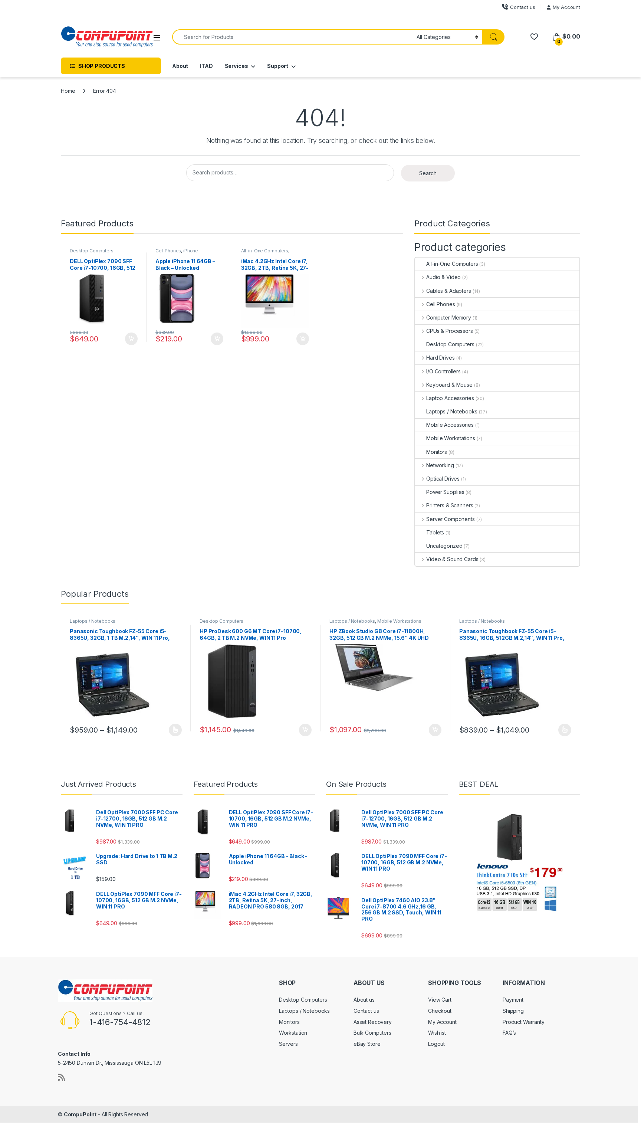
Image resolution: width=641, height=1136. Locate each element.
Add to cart (131, 339)
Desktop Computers (92, 250)
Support (277, 66)
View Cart (439, 999)
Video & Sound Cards (452, 559)
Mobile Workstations (450, 438)
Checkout (439, 1011)
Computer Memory (448, 317)
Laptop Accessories (450, 398)
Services (236, 66)
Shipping (513, 1011)
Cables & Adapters (448, 291)
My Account (566, 7)
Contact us (522, 7)
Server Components (450, 519)
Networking (440, 465)
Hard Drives (440, 357)
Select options (173, 730)
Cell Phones (168, 250)
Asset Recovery (373, 1022)
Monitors (436, 452)
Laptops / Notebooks (451, 411)
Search (428, 173)
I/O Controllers (443, 371)
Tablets (435, 532)
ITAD (206, 66)
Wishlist (437, 1032)
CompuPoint (80, 1114)
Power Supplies (445, 492)
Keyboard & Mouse (449, 385)
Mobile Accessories (449, 425)
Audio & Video (443, 277)
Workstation (293, 1032)
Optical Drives (443, 478)
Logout (436, 1044)
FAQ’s (509, 1032)
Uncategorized (444, 546)
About (180, 66)
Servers (288, 1044)
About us (364, 999)
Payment (513, 999)
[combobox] (292, 37)
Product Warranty (524, 1022)
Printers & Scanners (449, 505)
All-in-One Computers (264, 250)
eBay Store (367, 1044)
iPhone (190, 250)
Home (68, 91)
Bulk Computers (372, 1032)
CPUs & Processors (449, 331)
